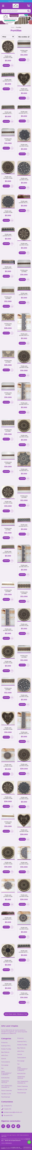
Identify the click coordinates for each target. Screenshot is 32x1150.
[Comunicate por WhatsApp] (29, 1142)
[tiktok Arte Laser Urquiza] (18, 1126)
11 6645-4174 (7, 1109)
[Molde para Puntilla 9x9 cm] (28, 478)
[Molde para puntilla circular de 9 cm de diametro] (28, 98)
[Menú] (3, 5)
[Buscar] (29, 11)
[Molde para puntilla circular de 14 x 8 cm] (28, 871)
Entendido (27, 1147)
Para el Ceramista (6, 1090)
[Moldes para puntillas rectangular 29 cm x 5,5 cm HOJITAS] (28, 59)
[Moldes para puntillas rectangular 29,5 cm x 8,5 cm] (12, 306)
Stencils (3, 1058)
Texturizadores (5, 1062)
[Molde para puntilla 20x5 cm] (28, 412)
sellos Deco (4, 1055)
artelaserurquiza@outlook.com (13, 1112)
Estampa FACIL (6, 1046)
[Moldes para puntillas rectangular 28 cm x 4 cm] (12, 148)
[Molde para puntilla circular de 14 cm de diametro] (28, 375)
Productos (4, 1042)
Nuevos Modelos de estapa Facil (16, 1)
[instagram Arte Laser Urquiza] (3, 1126)
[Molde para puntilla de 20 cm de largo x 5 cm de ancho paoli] (28, 210)
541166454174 (8, 1106)
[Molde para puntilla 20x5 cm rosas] (28, 343)
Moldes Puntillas (6, 1049)
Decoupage (4, 1065)
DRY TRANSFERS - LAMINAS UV (7, 1086)
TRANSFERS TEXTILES (5, 1081)
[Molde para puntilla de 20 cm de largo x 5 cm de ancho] (12, 88)
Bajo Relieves (5, 1052)
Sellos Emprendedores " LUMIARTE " (6, 1073)
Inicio (12, 27)
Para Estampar (5, 1097)
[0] (28, 6)
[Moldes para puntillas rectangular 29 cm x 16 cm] (12, 333)
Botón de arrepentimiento (13, 1140)
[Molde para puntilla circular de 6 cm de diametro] (12, 65)
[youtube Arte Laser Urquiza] (13, 1126)
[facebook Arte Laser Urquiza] (8, 1126)
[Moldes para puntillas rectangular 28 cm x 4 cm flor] (12, 599)
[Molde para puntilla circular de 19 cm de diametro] (28, 773)
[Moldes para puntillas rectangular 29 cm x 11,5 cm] (12, 439)
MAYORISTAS (5, 1078)
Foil (2, 1068)
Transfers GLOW (6, 1094)
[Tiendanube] (6, 1143)
